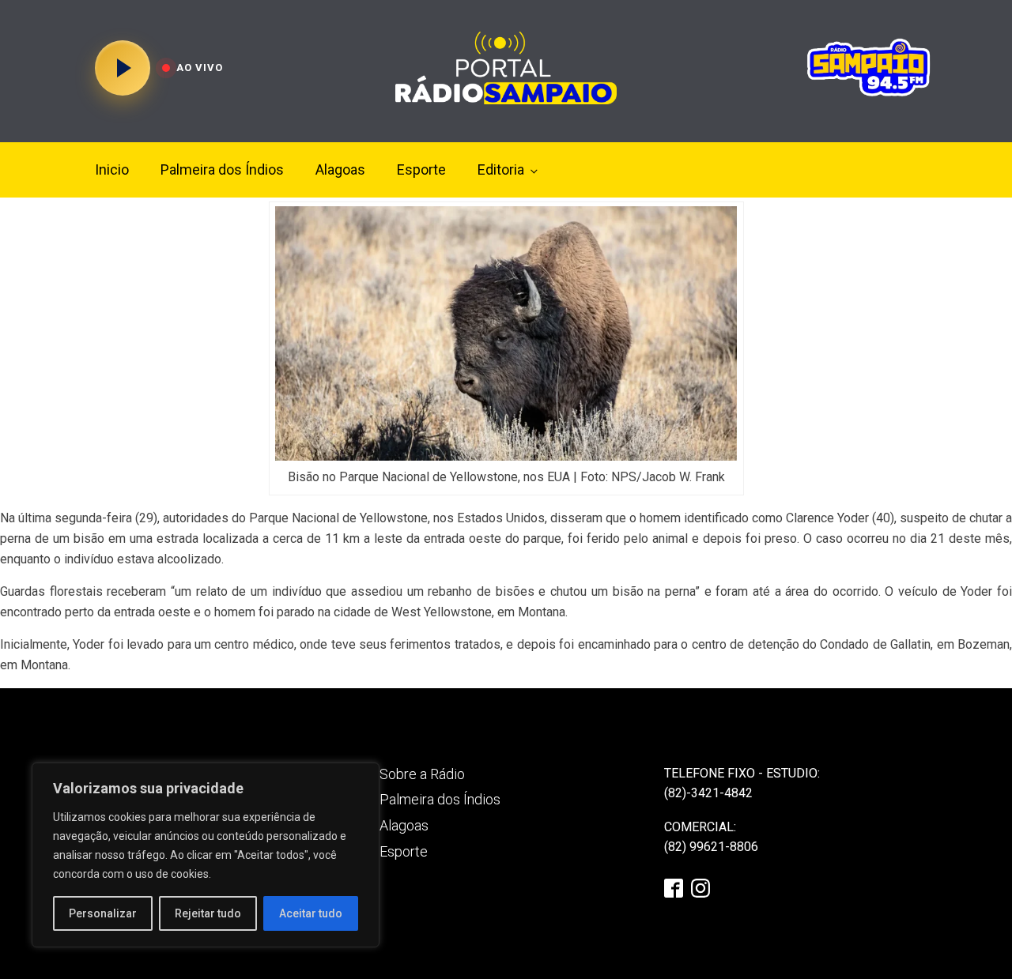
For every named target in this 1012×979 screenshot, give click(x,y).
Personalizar (103, 913)
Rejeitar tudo (208, 913)
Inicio (112, 169)
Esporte (421, 169)
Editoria (501, 169)
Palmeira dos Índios (222, 169)
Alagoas (340, 169)
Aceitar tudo (310, 913)
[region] (206, 854)
